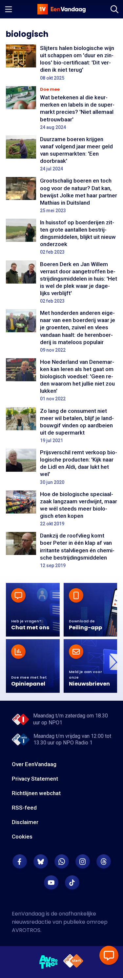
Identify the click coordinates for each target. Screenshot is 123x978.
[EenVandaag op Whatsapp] (61, 861)
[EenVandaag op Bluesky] (40, 861)
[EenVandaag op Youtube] (51, 882)
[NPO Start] (73, 962)
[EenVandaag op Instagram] (82, 861)
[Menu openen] (8, 9)
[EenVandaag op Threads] (103, 861)
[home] (61, 9)
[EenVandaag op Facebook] (19, 861)
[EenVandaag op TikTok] (72, 882)
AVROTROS (26, 930)
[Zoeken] (114, 9)
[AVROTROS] (48, 962)
